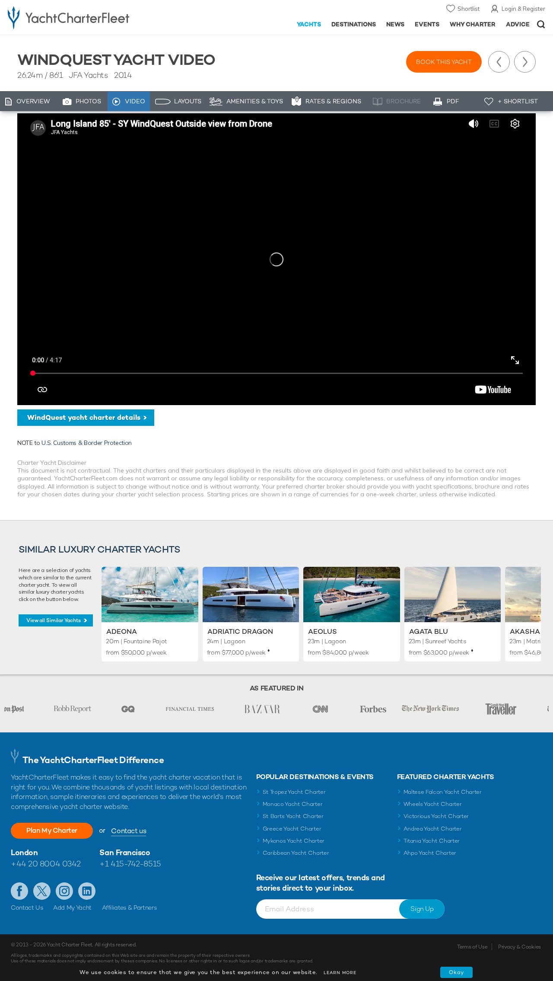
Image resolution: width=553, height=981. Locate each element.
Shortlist (469, 8)
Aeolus (322, 631)
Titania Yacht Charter (432, 840)
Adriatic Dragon (240, 631)
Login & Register (523, 8)
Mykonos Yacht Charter (293, 840)
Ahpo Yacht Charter (430, 852)
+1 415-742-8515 (130, 864)
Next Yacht (525, 62)
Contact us (128, 830)
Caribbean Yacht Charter (296, 852)
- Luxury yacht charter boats (86, 17)
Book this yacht (444, 62)
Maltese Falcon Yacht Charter (443, 792)
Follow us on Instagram (64, 891)
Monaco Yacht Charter (293, 804)
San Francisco (124, 852)
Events (427, 24)
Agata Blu (428, 631)
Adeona (121, 631)
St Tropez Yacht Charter (294, 792)
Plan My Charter (51, 830)
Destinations (353, 24)
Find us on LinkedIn (86, 891)
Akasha (525, 631)
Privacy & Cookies (519, 946)
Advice (518, 24)
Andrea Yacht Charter (433, 828)
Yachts (309, 24)
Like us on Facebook (19, 891)
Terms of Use (472, 946)
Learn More (340, 972)
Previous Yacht (499, 62)
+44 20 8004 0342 (46, 864)
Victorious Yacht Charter (436, 816)
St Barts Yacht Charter (293, 816)
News (395, 24)
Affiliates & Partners (129, 907)
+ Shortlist (518, 101)
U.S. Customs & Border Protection (86, 443)
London (24, 852)
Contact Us (27, 907)
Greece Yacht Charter (292, 828)
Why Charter (473, 24)
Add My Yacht (72, 907)
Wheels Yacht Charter (433, 804)
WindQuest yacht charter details (83, 417)
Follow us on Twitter (42, 891)
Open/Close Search (541, 24)
